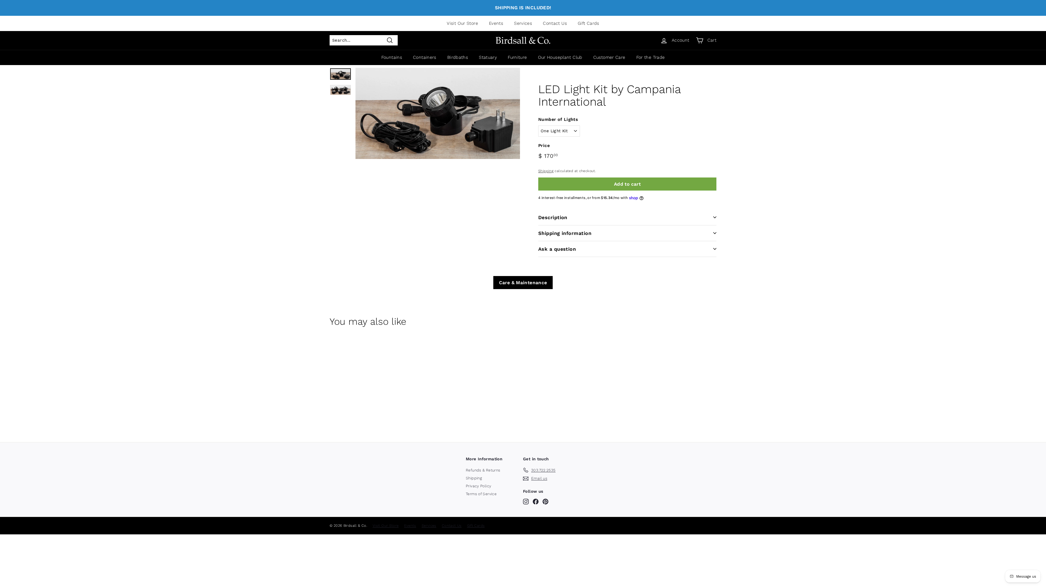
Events (496, 23)
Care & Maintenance (523, 282)
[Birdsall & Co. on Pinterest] (545, 501)
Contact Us (555, 23)
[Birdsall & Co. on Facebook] (536, 501)
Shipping (546, 171)
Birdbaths (457, 57)
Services (523, 23)
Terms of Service (481, 494)
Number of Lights (558, 119)
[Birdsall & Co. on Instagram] (526, 501)
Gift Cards (588, 23)
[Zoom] (437, 113)
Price (544, 145)
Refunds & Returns (483, 470)
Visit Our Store (462, 23)
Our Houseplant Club (560, 57)
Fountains (391, 57)
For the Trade (650, 57)
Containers (424, 57)
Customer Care (609, 57)
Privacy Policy (478, 486)
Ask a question (557, 249)
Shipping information (564, 233)
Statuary (488, 57)
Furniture (517, 57)
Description (552, 217)
